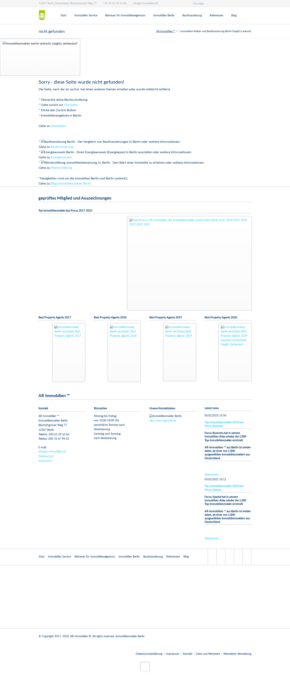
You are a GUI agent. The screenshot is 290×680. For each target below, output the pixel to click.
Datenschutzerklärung (149, 654)
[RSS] (220, 557)
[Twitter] (250, 3)
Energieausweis (61, 157)
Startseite (71, 104)
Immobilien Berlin (129, 556)
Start (42, 556)
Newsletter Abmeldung (237, 654)
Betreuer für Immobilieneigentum (95, 556)
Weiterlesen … (213, 474)
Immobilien (58, 126)
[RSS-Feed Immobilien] (229, 3)
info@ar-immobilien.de (52, 451)
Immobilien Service (59, 556)
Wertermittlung (61, 167)
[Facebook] (243, 3)
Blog (186, 556)
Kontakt (187, 654)
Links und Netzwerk (208, 654)
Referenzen (173, 556)
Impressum (45, 461)
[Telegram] (222, 3)
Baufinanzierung (62, 146)
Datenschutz (46, 456)
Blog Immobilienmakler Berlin (71, 183)
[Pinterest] (236, 3)
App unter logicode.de (162, 420)
